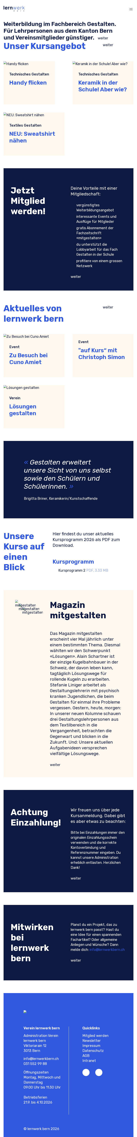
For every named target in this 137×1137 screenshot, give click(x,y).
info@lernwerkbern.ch (41, 1059)
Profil (97, 9)
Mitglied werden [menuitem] (95, 1035)
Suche (118, 9)
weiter (103, 38)
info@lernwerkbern (105, 949)
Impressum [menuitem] (91, 1045)
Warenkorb (111, 9)
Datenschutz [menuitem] (93, 1050)
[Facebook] (86, 1072)
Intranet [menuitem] (89, 1061)
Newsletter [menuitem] (91, 1040)
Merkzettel (104, 9)
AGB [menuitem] (86, 1055)
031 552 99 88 (35, 1064)
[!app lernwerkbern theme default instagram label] (98, 1072)
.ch (122, 949)
